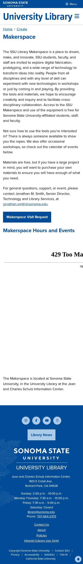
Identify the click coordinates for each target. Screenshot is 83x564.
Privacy (15, 555)
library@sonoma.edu (41, 512)
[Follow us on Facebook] (36, 421)
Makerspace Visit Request (27, 217)
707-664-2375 (46, 516)
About (41, 530)
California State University (41, 559)
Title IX (64, 555)
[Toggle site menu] (77, 16)
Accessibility (32, 555)
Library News (41, 434)
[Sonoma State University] (15, 4)
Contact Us (41, 524)
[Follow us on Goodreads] (57, 421)
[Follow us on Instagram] (26, 421)
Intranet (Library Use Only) (41, 540)
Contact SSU (62, 551)
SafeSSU (49, 555)
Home (7, 29)
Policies (41, 535)
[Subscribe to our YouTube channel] (47, 421)
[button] (78, 559)
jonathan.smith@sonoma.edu (25, 204)
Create (22, 29)
